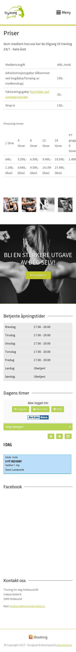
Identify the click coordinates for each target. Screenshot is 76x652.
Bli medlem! (38, 275)
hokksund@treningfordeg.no (27, 606)
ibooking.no (64, 645)
